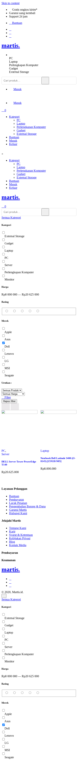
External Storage (27, 133)
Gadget (21, 130)
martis (11, 45)
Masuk (13, 140)
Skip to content (11, 3)
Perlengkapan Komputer (31, 127)
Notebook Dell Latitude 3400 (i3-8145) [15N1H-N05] (58, 460)
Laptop (21, 123)
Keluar (13, 144)
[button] (11, 217)
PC (18, 120)
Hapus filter (9, 401)
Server (5, 454)
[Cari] (45, 80)
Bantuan (14, 137)
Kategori (14, 116)
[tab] (42, 58)
